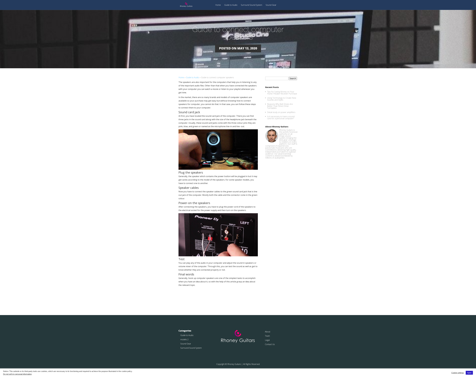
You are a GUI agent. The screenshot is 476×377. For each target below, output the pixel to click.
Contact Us (270, 344)
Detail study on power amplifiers (281, 112)
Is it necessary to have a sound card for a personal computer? (281, 117)
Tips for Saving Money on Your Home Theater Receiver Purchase (282, 92)
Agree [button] (469, 373)
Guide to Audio (230, 5)
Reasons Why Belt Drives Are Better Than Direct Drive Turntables (280, 106)
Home (218, 5)
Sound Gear (271, 5)
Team (267, 336)
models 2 (184, 339)
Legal (267, 340)
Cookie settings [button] (457, 373)
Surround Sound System (251, 5)
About (267, 331)
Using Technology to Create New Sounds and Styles (281, 99)
